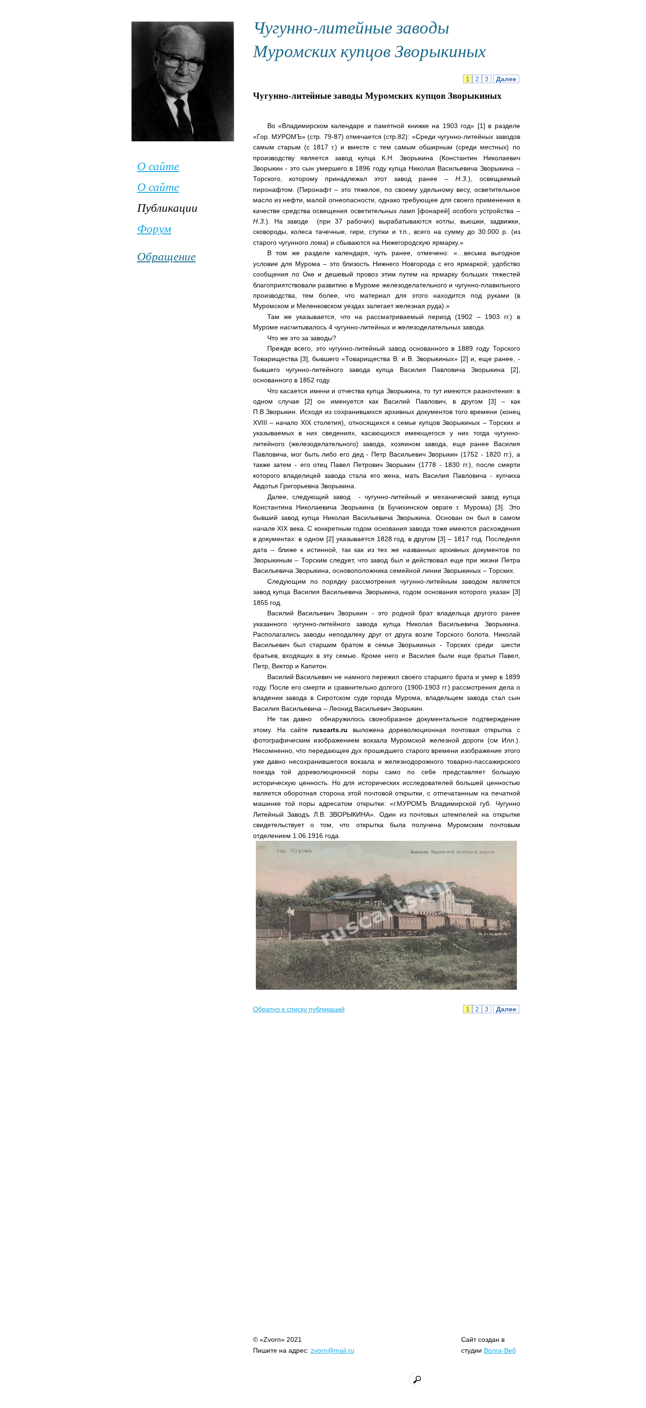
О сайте (158, 165)
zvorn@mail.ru (332, 1350)
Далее (506, 79)
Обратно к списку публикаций (299, 1009)
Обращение (166, 256)
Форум (154, 228)
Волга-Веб (500, 1350)
